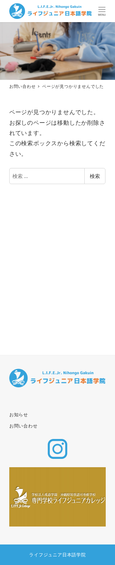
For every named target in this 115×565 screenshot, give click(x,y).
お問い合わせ (23, 426)
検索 (95, 176)
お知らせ (18, 414)
